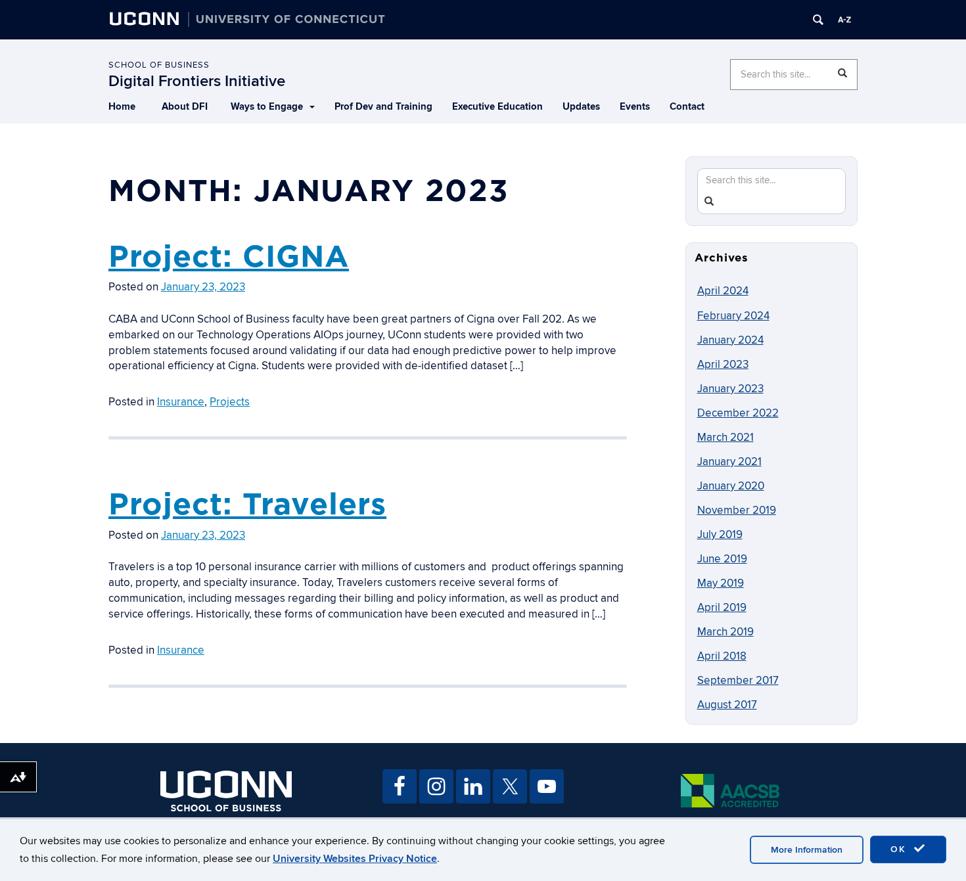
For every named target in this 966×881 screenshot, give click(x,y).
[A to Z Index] (844, 19)
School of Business (159, 65)
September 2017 (738, 680)
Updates (581, 107)
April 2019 (722, 607)
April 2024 (722, 291)
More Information (806, 849)
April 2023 (722, 364)
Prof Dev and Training (383, 107)
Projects (230, 402)
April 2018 (722, 656)
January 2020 (730, 486)
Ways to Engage (267, 107)
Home (121, 107)
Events (635, 107)
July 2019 (720, 534)
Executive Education (497, 107)
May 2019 (720, 583)
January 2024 (730, 340)
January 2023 (730, 388)
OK (900, 849)
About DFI (185, 107)
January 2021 (729, 461)
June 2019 (722, 559)
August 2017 (727, 705)
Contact (687, 107)
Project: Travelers (247, 504)
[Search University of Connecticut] (818, 19)
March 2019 (725, 632)
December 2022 (738, 413)
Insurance (180, 402)
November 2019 (736, 510)
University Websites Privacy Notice (355, 858)
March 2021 (725, 437)
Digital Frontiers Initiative (196, 81)
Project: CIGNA (228, 256)
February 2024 (733, 316)
